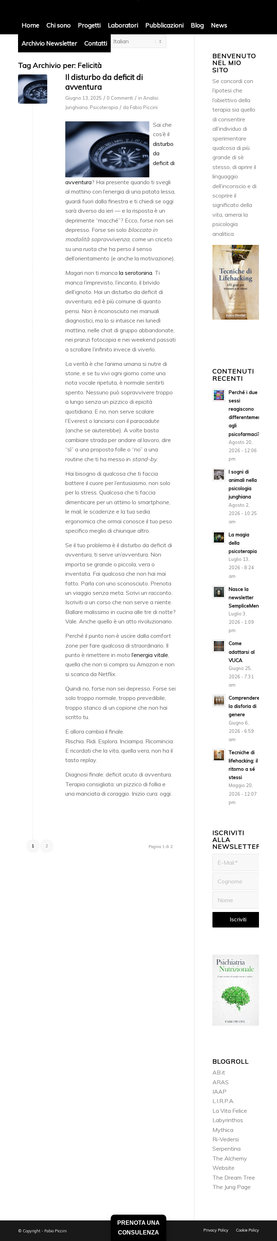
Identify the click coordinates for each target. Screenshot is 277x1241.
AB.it (218, 1072)
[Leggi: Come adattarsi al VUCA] (218, 646)
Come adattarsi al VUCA (242, 651)
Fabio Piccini (144, 107)
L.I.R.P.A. (223, 1100)
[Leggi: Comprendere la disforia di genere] (218, 700)
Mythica (222, 1129)
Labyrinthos (227, 1120)
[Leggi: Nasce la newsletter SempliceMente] (218, 591)
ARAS (220, 1082)
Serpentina (226, 1148)
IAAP (219, 1091)
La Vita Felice (229, 1110)
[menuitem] (30, 25)
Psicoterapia (104, 107)
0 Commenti (120, 98)
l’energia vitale (150, 654)
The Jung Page (231, 1186)
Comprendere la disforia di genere (244, 706)
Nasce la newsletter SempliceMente (246, 597)
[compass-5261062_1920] (32, 89)
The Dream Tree (233, 1177)
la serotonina (135, 272)
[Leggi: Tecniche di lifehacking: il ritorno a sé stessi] (218, 755)
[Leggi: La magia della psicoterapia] (218, 537)
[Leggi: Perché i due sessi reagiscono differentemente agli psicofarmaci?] (218, 395)
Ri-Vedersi (225, 1139)
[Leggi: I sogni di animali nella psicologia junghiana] (218, 474)
